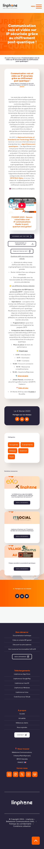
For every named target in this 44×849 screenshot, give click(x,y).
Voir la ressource (22, 502)
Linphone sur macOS (22, 683)
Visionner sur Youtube (20, 236)
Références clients (22, 723)
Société (22, 714)
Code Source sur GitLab (22, 697)
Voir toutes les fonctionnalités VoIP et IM (22, 649)
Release (12, 451)
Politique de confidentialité (20, 824)
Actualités (13, 444)
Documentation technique (22, 635)
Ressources (16, 58)
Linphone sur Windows (22, 688)
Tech (11, 457)
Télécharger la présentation (20, 243)
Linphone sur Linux (22, 692)
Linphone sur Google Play (22, 679)
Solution (23, 451)
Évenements (27, 444)
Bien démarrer (20, 656)
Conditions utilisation (22, 826)
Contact (20, 735)
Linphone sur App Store (22, 674)
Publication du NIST (20, 251)
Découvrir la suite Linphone (22, 645)
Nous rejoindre (22, 727)
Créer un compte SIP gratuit (22, 640)
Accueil (7, 58)
